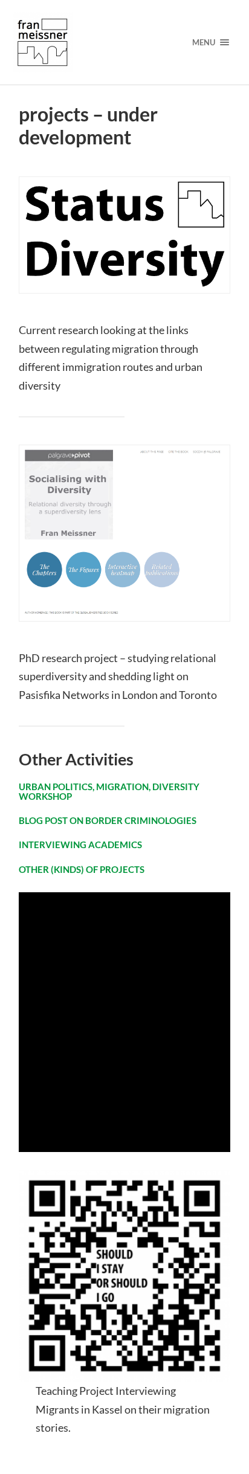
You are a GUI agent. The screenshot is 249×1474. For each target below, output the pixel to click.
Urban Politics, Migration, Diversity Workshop (109, 791)
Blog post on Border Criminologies (107, 820)
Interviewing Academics (80, 844)
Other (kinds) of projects (81, 869)
